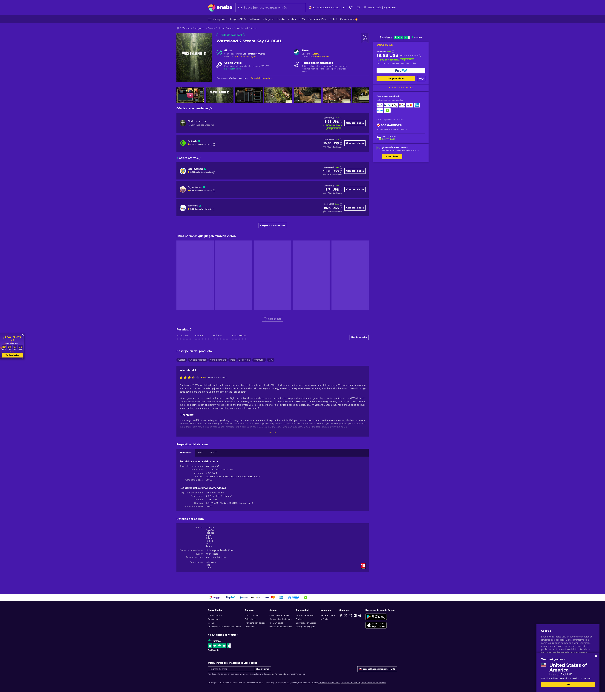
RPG (270, 360)
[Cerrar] (596, 656)
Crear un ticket (276, 623)
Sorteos (299, 619)
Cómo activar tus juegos (280, 619)
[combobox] (270, 7)
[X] (345, 615)
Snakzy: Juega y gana (305, 627)
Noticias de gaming (305, 615)
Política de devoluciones (280, 627)
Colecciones (250, 619)
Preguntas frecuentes (279, 615)
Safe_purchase (195, 169)
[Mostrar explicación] (214, 144)
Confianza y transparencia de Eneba (224, 627)
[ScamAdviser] (389, 125)
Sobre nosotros (215, 615)
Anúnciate (325, 619)
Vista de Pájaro (218, 360)
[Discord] (355, 615)
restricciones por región (245, 57)
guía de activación (320, 56)
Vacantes (212, 623)
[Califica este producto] (190, 378)
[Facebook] (341, 615)
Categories (198, 28)
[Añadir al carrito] (421, 78)
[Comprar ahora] (401, 70)
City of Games (194, 187)
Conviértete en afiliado (306, 623)
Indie (232, 360)
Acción (181, 360)
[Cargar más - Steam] (296, 52)
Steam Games (226, 28)
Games (211, 28)
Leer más (272, 432)
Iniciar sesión (374, 8)
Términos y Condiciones (329, 683)
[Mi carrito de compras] (358, 7)
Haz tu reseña (359, 337)
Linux (208, 568)
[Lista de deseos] (351, 7)
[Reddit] (359, 615)
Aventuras (259, 360)
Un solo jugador (197, 360)
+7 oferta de (401, 88)
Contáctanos (213, 619)
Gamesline (192, 206)
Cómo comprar (252, 615)
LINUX (213, 453)
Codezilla (192, 141)
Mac (208, 565)
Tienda (186, 28)
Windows (211, 562)
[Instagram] (350, 615)
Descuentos (250, 627)
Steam (316, 54)
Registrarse (389, 8)
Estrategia (244, 360)
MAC (200, 453)
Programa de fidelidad (255, 623)
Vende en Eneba (327, 615)
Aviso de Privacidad (275, 674)
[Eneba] (220, 7)
